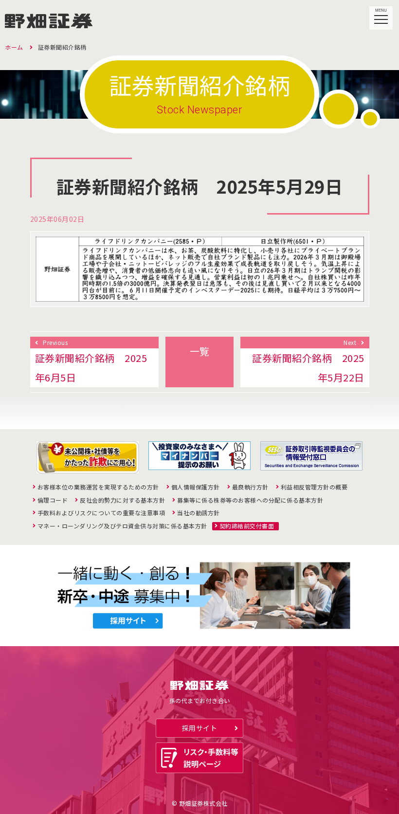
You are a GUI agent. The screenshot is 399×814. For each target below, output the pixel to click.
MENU (381, 10)
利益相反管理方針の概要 (314, 487)
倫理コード (52, 500)
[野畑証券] (48, 18)
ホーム (14, 47)
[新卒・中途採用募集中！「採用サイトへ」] (199, 596)
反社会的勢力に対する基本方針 (122, 500)
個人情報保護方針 (195, 487)
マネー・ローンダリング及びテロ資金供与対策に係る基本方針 (122, 526)
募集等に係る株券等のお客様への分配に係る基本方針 (250, 500)
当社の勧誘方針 (198, 513)
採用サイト (200, 728)
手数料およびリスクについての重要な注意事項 (101, 513)
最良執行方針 (250, 487)
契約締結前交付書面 (246, 526)
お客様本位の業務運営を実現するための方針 (98, 487)
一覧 (200, 351)
